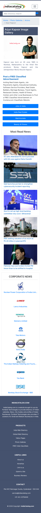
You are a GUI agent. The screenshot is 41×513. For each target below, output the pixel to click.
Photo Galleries (16, 20)
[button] (6, 55)
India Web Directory (20, 430)
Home (5, 20)
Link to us (20, 467)
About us (20, 460)
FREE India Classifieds (20, 446)
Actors (27, 20)
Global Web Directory (20, 434)
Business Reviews (20, 475)
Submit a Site (20, 471)
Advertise (20, 464)
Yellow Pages (20, 438)
